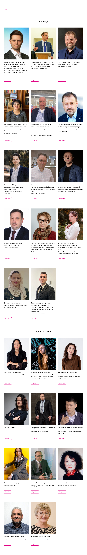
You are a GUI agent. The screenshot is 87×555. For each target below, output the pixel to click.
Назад (5, 9)
